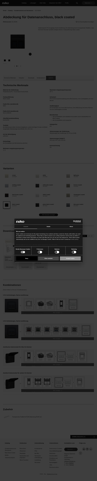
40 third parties (28, 244)
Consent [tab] (25, 226)
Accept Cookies (70, 258)
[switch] (40, 252)
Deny (26, 258)
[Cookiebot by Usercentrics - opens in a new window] (74, 221)
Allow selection (48, 258)
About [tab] (71, 226)
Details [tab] (48, 226)
